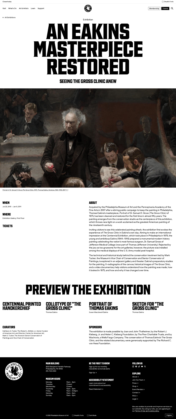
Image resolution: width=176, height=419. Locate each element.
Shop (134, 386)
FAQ (134, 396)
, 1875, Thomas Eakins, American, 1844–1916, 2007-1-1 (35, 190)
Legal (134, 399)
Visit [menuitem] (4, 8)
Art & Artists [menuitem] (24, 8)
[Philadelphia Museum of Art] (88, 8)
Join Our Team (137, 380)
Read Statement (95, 389)
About (134, 377)
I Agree (169, 415)
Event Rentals (137, 389)
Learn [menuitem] (33, 8)
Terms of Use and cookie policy (147, 411)
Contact (135, 392)
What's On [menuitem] (12, 8)
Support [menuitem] (41, 8)
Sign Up (92, 372)
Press (134, 383)
